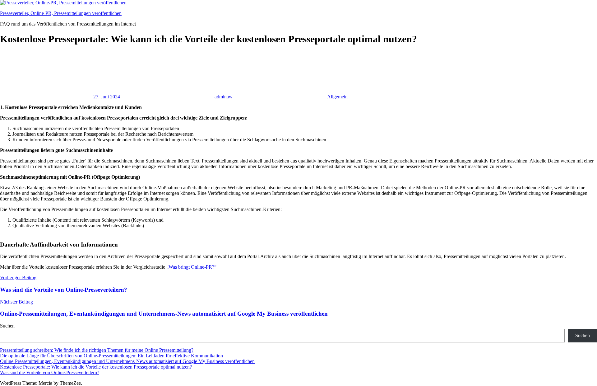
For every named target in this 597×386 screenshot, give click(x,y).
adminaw (224, 96)
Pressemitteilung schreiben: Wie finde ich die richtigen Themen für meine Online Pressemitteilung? (96, 350)
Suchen (7, 325)
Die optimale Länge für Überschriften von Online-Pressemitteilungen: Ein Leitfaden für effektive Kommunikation (111, 355)
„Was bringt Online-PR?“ (191, 267)
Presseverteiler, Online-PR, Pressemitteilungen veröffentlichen (61, 13)
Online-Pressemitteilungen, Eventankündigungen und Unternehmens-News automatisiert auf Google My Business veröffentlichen (127, 361)
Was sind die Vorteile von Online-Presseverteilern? (49, 372)
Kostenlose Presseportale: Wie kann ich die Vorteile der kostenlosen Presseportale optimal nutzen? (96, 367)
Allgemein (337, 96)
